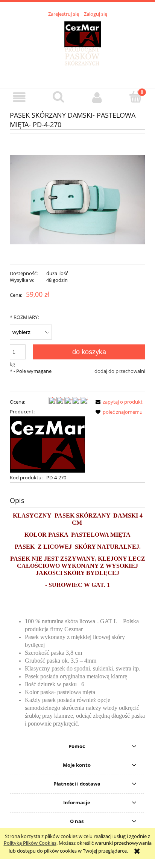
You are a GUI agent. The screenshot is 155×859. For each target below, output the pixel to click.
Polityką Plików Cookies (30, 843)
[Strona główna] (77, 48)
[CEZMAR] (47, 443)
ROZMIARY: (24, 317)
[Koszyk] (135, 96)
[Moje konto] (97, 97)
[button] (19, 97)
